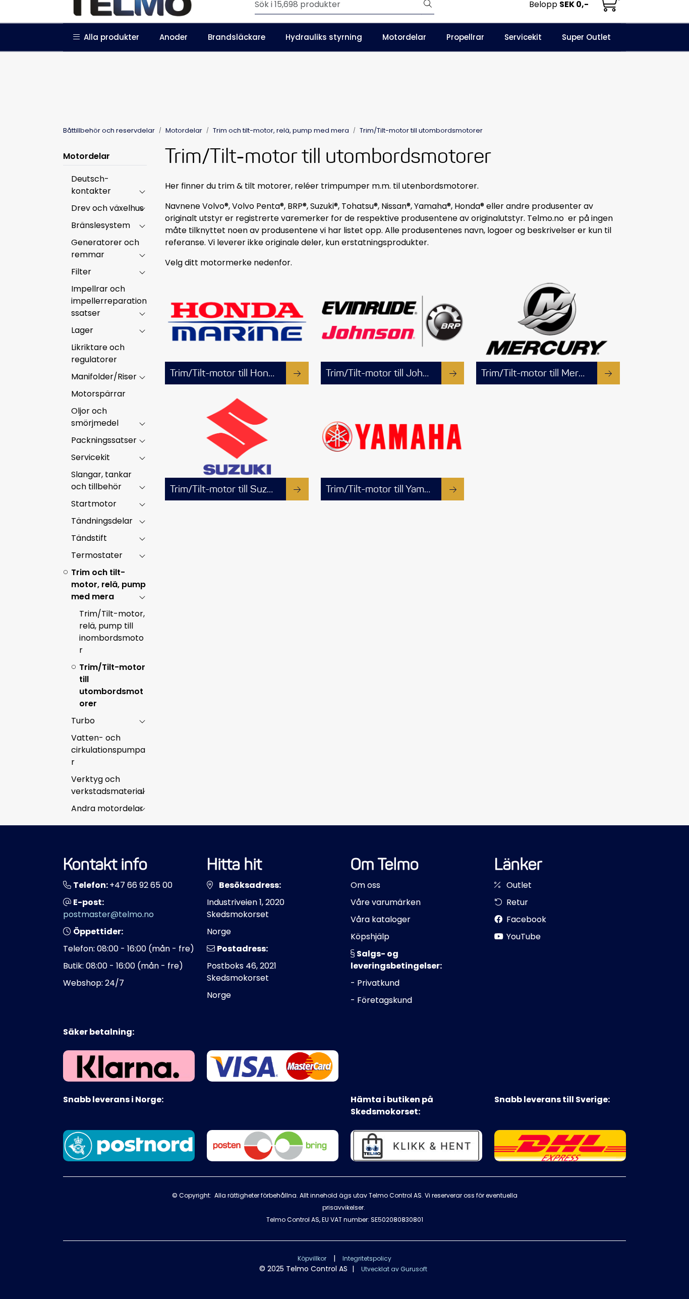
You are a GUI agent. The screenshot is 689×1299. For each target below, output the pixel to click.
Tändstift (89, 538)
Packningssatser (104, 440)
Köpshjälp (370, 936)
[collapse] (142, 191)
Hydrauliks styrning (323, 37)
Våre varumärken (386, 902)
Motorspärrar (98, 394)
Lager (82, 330)
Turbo (83, 720)
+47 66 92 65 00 (141, 885)
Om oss (365, 885)
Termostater (97, 555)
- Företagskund (381, 1000)
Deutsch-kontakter (91, 185)
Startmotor (94, 504)
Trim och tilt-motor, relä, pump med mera (108, 584)
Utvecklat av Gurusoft (394, 1269)
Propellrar (465, 37)
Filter (81, 271)
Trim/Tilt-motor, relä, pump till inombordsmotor (112, 632)
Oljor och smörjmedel (95, 417)
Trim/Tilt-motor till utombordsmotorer (112, 685)
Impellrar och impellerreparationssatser (109, 301)
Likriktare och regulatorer (98, 353)
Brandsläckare (236, 37)
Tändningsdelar (102, 521)
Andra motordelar (107, 808)
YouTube (522, 936)
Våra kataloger (381, 919)
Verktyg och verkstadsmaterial (107, 785)
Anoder (173, 37)
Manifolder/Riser (104, 376)
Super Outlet (586, 37)
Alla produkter (109, 37)
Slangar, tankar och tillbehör (101, 480)
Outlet (518, 885)
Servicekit (523, 37)
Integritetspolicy (366, 1258)
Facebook (525, 919)
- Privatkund (375, 983)
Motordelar (404, 37)
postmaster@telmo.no (108, 914)
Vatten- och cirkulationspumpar (108, 750)
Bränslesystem (100, 225)
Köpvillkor (312, 1258)
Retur (516, 902)
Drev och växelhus (107, 208)
